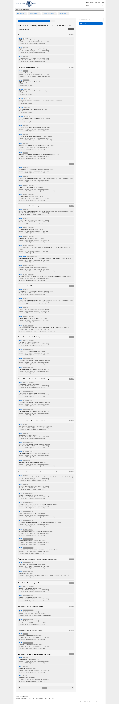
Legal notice (97, 2)
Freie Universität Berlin (22, 696)
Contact (92, 2)
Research (31, 698)
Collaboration (49, 698)
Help (103, 2)
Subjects (94, 5)
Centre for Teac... (32, 21)
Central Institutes (33, 13)
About (18, 698)
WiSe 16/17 (22, 21)
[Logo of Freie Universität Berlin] (25, 4)
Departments (21, 13)
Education (24, 698)
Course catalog (22, 9)
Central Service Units (49, 13)
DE (85, 5)
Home (87, 2)
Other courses (63, 13)
